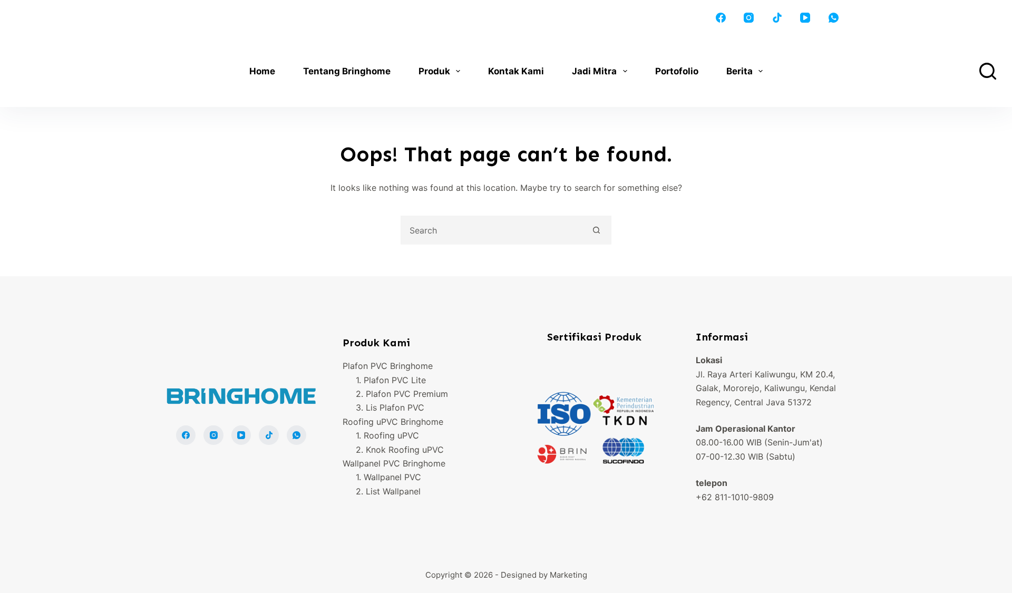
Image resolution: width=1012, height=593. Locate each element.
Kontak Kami (516, 71)
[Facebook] (721, 18)
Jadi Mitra (594, 71)
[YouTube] (805, 18)
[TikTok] (777, 18)
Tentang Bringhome (347, 71)
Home (262, 71)
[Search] (987, 71)
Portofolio (676, 71)
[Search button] (596, 230)
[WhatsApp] (833, 18)
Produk (434, 71)
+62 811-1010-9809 (735, 497)
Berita (739, 71)
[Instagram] (749, 18)
